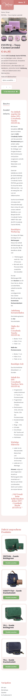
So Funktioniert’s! (6, 695)
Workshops (4, 690)
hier (14, 319)
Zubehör (3, 692)
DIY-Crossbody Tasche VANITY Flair (16, 217)
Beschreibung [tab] (9, 103)
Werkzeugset (15, 240)
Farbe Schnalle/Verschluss (8, 76)
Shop (7, 12)
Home (3, 12)
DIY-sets (3, 687)
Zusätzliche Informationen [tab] (9, 112)
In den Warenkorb (9, 92)
